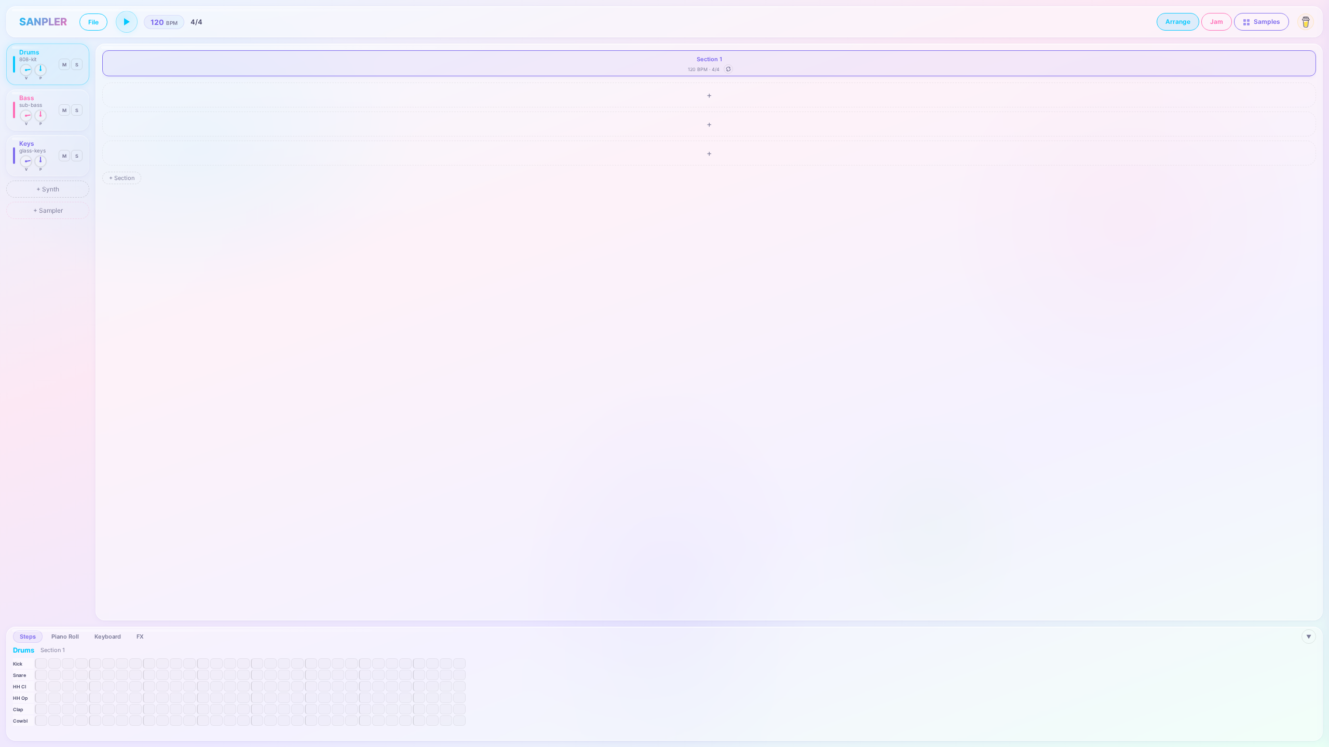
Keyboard (107, 636)
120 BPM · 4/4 (704, 69)
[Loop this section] (728, 69)
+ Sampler (48, 210)
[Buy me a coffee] (1305, 21)
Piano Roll (65, 636)
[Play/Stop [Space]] (127, 22)
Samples (1266, 21)
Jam (1216, 21)
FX (140, 636)
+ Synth (47, 189)
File (93, 22)
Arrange (1177, 21)
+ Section (121, 178)
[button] (47, 64)
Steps (28, 636)
